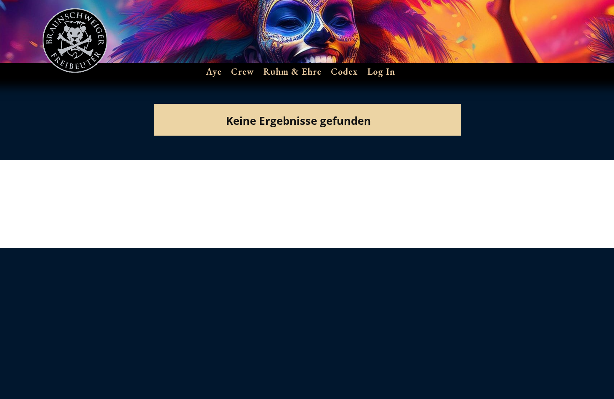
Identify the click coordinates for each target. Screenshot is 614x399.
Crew (242, 72)
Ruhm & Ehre (292, 72)
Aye (214, 72)
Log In (381, 72)
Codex (344, 72)
